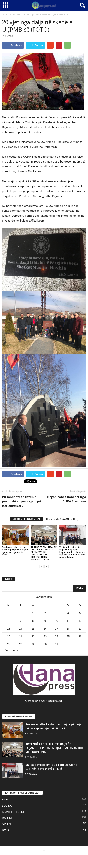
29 (33, 644)
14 (20, 628)
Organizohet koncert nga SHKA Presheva (66, 499)
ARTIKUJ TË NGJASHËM (26, 518)
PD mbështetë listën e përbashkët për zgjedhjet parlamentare (22, 501)
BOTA (5, 830)
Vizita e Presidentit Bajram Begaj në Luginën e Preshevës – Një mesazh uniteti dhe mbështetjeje (72, 552)
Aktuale (16, 14)
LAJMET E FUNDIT (14, 811)
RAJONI (7, 818)
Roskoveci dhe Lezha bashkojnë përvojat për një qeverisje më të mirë (15, 551)
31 (56, 644)
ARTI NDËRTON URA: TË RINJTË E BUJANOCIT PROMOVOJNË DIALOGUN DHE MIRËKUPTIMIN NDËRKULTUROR (44, 553)
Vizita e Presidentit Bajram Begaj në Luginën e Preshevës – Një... (51, 767)
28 (20, 644)
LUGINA (7, 805)
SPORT (6, 824)
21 (20, 636)
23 (45, 636)
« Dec (5, 650)
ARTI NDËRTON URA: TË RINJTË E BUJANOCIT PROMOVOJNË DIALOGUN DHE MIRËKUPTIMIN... (54, 748)
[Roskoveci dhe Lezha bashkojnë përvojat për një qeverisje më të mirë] (15, 535)
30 (45, 644)
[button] (81, 5)
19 (80, 628)
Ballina (5, 14)
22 (33, 636)
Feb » (14, 650)
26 (80, 636)
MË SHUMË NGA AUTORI (60, 518)
